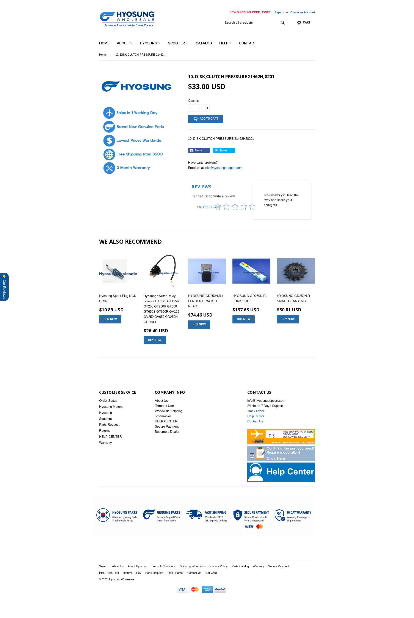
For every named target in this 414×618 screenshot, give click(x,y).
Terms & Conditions (163, 566)
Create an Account (302, 12)
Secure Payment (167, 426)
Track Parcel (175, 572)
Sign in (279, 12)
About (123, 43)
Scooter (177, 43)
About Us (161, 400)
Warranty (105, 442)
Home (104, 43)
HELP (224, 43)
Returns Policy (132, 572)
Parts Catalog (240, 566)
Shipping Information (192, 566)
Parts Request (109, 424)
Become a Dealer (167, 431)
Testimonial (163, 416)
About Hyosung (137, 566)
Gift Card (211, 572)
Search (103, 566)
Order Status (108, 400)
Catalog (204, 43)
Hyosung (149, 43)
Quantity (193, 100)
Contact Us (194, 572)
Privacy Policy (219, 566)
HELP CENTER (110, 436)
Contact (247, 43)
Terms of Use (164, 406)
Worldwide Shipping (168, 411)
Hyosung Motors (111, 406)
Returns (104, 430)
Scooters (105, 418)
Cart (306, 22)
